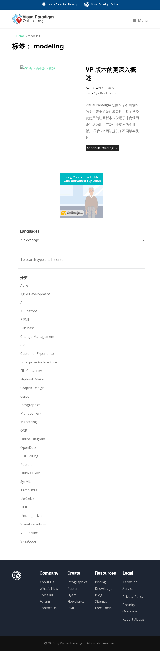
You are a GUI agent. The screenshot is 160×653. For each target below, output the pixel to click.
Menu (143, 20)
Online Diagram (32, 439)
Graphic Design (32, 387)
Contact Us (48, 608)
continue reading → (102, 148)
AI (22, 302)
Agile (24, 285)
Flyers (71, 595)
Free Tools (103, 608)
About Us (47, 582)
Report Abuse (133, 619)
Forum (45, 601)
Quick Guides (30, 473)
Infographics (30, 405)
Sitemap (101, 601)
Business (27, 328)
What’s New (49, 588)
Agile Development (105, 93)
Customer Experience (37, 353)
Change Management (37, 336)
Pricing (100, 582)
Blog (98, 595)
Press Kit (46, 595)
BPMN (25, 319)
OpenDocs (28, 447)
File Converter (31, 370)
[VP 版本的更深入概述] (37, 68)
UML (24, 507)
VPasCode (28, 541)
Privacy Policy (132, 596)
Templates (28, 490)
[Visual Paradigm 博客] (33, 21)
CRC (23, 345)
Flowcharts (75, 601)
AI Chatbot (28, 311)
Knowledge (103, 588)
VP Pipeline (29, 532)
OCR (23, 430)
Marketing (28, 422)
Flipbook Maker (32, 379)
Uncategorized (31, 515)
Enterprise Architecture (38, 362)
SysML (25, 481)
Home (20, 36)
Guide (24, 396)
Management (30, 413)
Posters (26, 464)
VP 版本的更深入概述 (111, 73)
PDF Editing (29, 456)
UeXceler (27, 498)
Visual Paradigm (33, 524)
